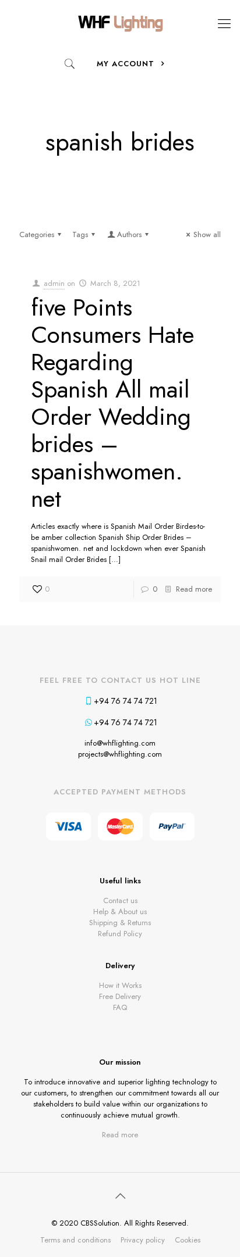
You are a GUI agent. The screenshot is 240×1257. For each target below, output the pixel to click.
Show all (207, 234)
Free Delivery (120, 996)
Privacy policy (143, 1239)
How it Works (120, 985)
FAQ (120, 1007)
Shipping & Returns (120, 922)
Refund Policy (120, 933)
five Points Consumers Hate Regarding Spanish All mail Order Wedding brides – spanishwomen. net (112, 402)
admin (54, 283)
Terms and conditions (75, 1239)
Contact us (120, 900)
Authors (129, 234)
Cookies (187, 1239)
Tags (80, 234)
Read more (194, 589)
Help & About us (120, 911)
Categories (36, 234)
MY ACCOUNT (127, 63)
